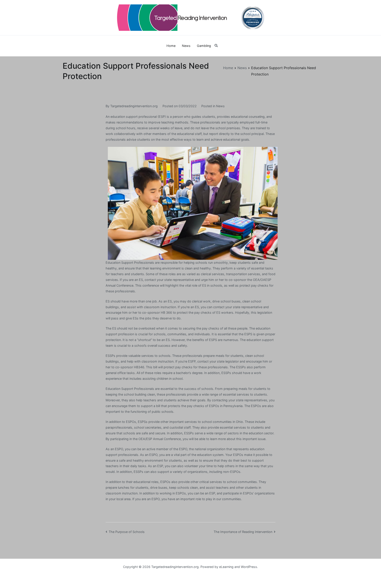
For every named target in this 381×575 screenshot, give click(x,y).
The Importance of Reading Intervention (243, 532)
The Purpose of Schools (127, 532)
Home (171, 46)
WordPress (249, 567)
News (186, 46)
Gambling (204, 46)
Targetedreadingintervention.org (134, 106)
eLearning (226, 567)
